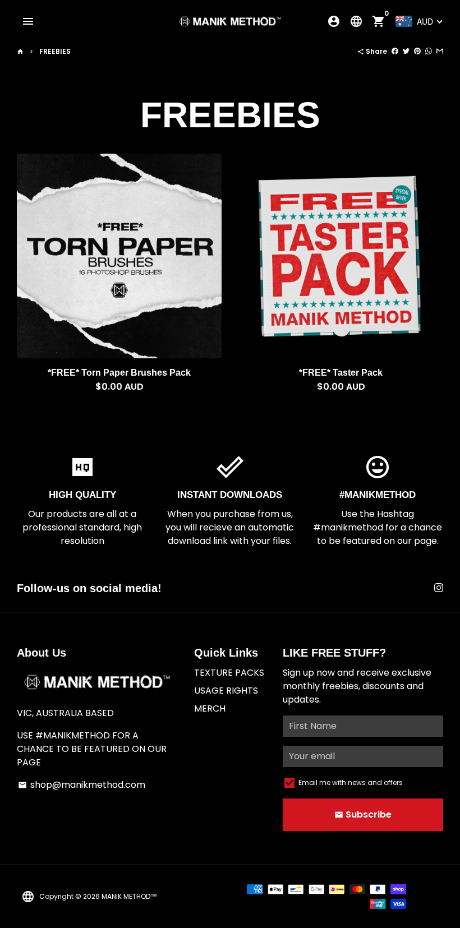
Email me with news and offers (350, 782)
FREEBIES (55, 51)
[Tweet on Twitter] (406, 51)
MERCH (210, 708)
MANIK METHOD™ (129, 896)
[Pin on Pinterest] (417, 51)
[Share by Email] (439, 51)
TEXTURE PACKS (229, 672)
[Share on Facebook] (395, 51)
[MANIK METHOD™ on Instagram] (438, 587)
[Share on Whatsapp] (428, 51)
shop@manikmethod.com (81, 784)
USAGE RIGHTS (226, 690)
